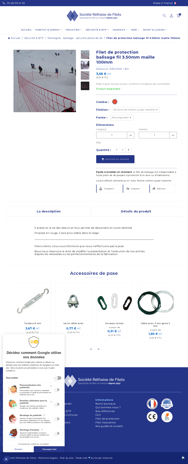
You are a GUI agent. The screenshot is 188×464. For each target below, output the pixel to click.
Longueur (101, 129)
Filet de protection (107, 418)
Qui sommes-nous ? (108, 407)
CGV (98, 415)
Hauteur (143, 129)
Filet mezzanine (105, 422)
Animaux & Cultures (65, 415)
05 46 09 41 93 (16, 3)
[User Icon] (171, 15)
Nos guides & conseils (109, 426)
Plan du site (66, 458)
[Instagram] (183, 3)
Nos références (105, 411)
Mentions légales (48, 458)
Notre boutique (105, 403)
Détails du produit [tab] (136, 211)
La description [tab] (49, 211)
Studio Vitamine (103, 458)
